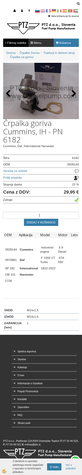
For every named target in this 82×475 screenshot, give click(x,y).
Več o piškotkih (71, 467)
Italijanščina (59, 11)
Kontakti (22, 399)
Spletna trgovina (26, 351)
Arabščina (75, 11)
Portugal (70, 11)
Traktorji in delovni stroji (59, 52)
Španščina (64, 11)
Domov (11, 52)
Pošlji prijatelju (12, 177)
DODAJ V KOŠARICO (41, 222)
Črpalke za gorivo (21, 57)
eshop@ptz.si (33, 444)
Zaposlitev (23, 407)
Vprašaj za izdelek (15, 171)
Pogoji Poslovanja (27, 391)
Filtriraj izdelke (16, 42)
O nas (20, 375)
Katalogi (22, 367)
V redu (54, 467)
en (43, 11)
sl (37, 11)
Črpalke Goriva (30, 52)
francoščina (48, 11)
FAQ (19, 415)
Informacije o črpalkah (30, 383)
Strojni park (23, 423)
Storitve (21, 359)
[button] (73, 93)
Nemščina (54, 11)
